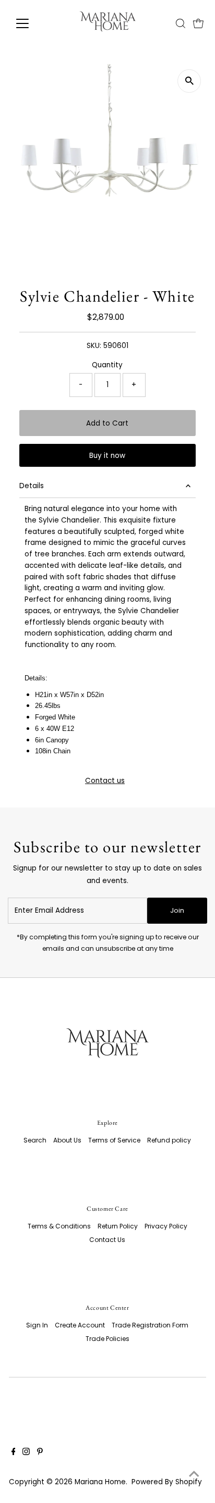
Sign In (37, 1325)
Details (31, 486)
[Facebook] (13, 1452)
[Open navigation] (32, 23)
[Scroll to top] (194, 1474)
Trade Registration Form (150, 1325)
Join (177, 910)
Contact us (105, 781)
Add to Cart (107, 423)
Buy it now (107, 456)
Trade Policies (107, 1338)
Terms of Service (114, 1140)
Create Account (80, 1325)
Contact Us (107, 1239)
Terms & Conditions (59, 1226)
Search (34, 1140)
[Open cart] (198, 23)
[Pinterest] (39, 1452)
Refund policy (169, 1140)
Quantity (107, 365)
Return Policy (118, 1226)
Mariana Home (100, 1482)
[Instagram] (26, 1452)
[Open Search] (180, 23)
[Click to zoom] (189, 81)
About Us (67, 1140)
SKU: (94, 346)
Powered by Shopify (167, 1482)
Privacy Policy (166, 1226)
